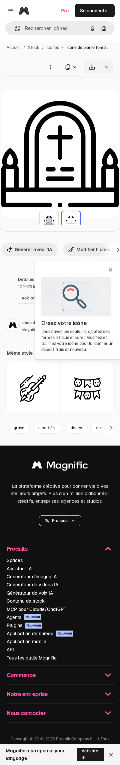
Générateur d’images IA (32, 577)
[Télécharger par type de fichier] (71, 67)
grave (19, 428)
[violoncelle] (33, 388)
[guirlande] (87, 388)
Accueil (14, 47)
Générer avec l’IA (33, 250)
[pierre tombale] (49, 221)
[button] (60, 520)
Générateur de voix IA (30, 593)
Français (60, 520)
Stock (33, 47)
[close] (110, 270)
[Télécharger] (92, 67)
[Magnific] (60, 467)
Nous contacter (26, 712)
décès (76, 428)
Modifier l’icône (93, 250)
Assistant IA (19, 569)
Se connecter (94, 11)
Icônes (53, 47)
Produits (17, 548)
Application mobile (26, 642)
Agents (23, 617)
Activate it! (90, 754)
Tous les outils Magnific (32, 658)
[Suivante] (111, 428)
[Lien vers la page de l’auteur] (13, 326)
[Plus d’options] (50, 67)
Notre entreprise (27, 693)
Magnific (29, 329)
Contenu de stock (26, 601)
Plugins (24, 625)
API (10, 650)
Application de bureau (39, 634)
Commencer (22, 674)
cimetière (47, 428)
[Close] (111, 755)
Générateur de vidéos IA (32, 585)
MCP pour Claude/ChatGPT (36, 609)
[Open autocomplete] (15, 28)
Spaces (15, 560)
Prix (65, 11)
